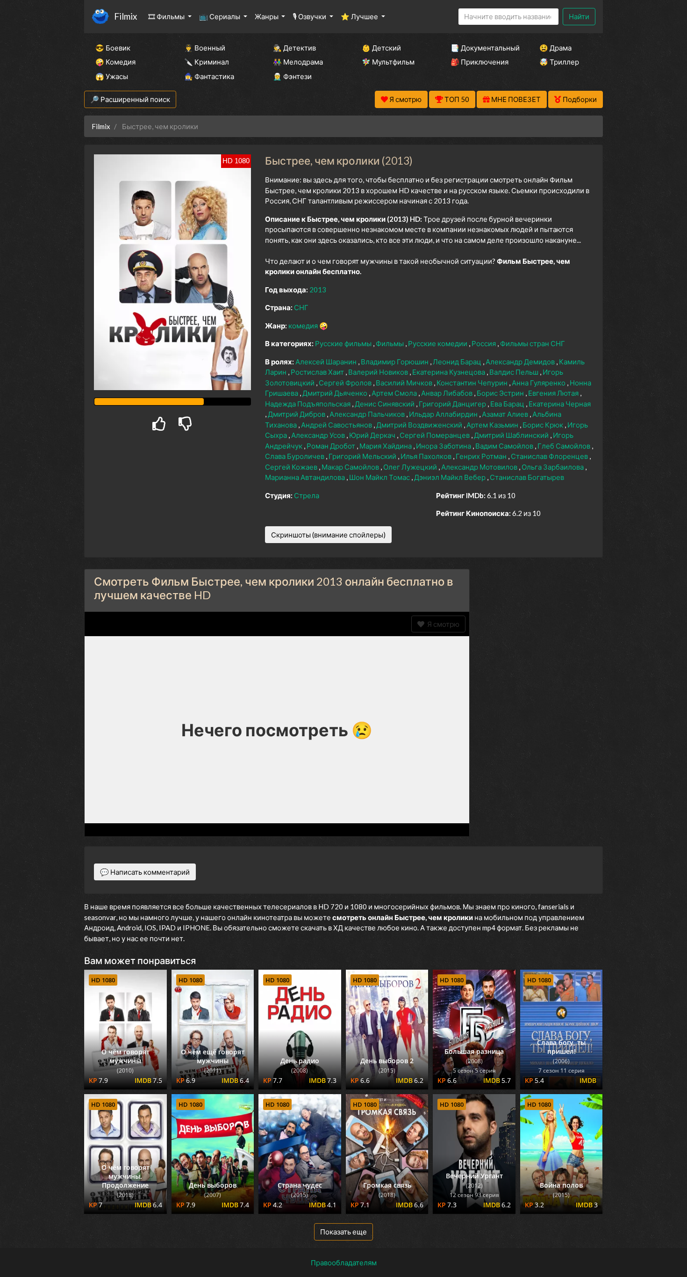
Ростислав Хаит (318, 372)
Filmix (125, 16)
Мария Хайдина (386, 446)
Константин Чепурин (473, 382)
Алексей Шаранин (326, 361)
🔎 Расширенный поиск (130, 99)
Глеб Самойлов (564, 446)
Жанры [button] (267, 16)
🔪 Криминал (206, 62)
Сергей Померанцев (435, 435)
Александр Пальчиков (367, 414)
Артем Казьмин (493, 425)
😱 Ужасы (111, 76)
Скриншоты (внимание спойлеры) (328, 534)
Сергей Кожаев (292, 467)
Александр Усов (318, 435)
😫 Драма (555, 48)
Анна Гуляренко (539, 382)
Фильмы (390, 343)
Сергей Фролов (346, 382)
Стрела (306, 495)
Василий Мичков (405, 382)
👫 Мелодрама (298, 62)
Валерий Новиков (378, 372)
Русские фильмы (344, 343)
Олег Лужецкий (410, 467)
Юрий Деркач (373, 435)
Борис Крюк (543, 425)
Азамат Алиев (506, 414)
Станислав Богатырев (527, 477)
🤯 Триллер (559, 62)
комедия (303, 325)
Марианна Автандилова (305, 477)
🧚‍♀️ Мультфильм (388, 62)
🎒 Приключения (479, 62)
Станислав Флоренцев (550, 456)
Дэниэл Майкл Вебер (450, 477)
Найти (579, 16)
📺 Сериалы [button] (220, 16)
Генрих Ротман (482, 456)
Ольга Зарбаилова (553, 467)
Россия (484, 343)
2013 (317, 289)
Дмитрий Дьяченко (335, 393)
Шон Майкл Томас (380, 477)
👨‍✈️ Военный (204, 48)
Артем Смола (395, 393)
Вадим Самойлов (505, 446)
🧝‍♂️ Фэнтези (292, 76)
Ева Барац (508, 403)
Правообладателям (344, 1262)
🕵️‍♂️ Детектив (294, 48)
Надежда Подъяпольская (308, 403)
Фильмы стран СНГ (532, 343)
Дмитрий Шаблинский (512, 435)
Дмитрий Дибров (297, 414)
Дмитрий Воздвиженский (420, 425)
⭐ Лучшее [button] (360, 16)
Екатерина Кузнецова (449, 372)
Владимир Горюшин (395, 361)
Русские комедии (438, 343)
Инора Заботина (444, 446)
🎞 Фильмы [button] (167, 16)
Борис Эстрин (501, 393)
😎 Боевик (112, 48)
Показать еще (343, 1231)
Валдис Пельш (514, 372)
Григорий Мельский (363, 456)
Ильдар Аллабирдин (444, 414)
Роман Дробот (332, 446)
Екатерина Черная (560, 403)
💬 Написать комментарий (145, 872)
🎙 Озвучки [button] (310, 16)
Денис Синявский (385, 403)
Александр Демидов (521, 361)
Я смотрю (441, 624)
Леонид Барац (458, 361)
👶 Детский (381, 48)
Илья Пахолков (427, 456)
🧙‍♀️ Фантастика (209, 76)
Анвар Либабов (447, 393)
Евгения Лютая (554, 393)
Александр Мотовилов (480, 467)
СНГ (301, 307)
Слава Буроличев (295, 456)
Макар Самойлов (351, 467)
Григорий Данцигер (453, 403)
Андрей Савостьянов (337, 425)
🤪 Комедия (115, 62)
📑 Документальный (482, 48)
